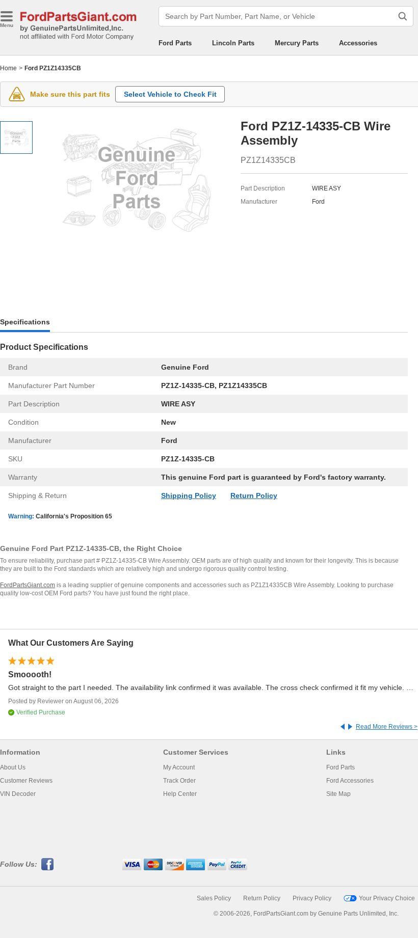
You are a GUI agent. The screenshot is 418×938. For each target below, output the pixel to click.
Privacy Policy (312, 898)
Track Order (179, 780)
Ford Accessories (350, 780)
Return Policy (253, 495)
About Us (12, 767)
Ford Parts (175, 43)
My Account (179, 767)
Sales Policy (214, 898)
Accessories (358, 43)
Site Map (338, 793)
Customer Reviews (26, 780)
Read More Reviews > (386, 726)
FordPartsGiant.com (27, 585)
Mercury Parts (297, 43)
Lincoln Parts (233, 43)
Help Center (180, 793)
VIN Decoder (18, 793)
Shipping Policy (188, 495)
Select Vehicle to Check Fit (170, 94)
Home (8, 68)
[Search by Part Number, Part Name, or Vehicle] (403, 16)
